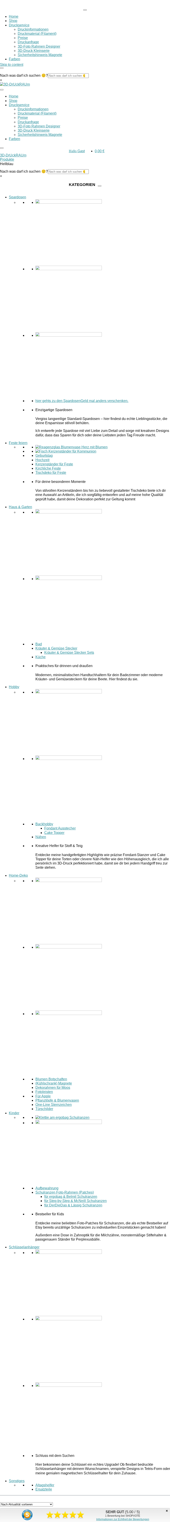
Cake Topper (54, 833)
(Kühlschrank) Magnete (53, 1083)
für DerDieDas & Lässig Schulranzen (73, 1205)
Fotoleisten (44, 1092)
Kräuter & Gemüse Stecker (56, 648)
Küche (40, 657)
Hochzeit (42, 460)
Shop (13, 21)
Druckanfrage (28, 42)
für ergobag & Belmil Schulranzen (70, 1196)
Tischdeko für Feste (50, 472)
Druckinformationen (33, 29)
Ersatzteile (43, 1489)
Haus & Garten (20, 507)
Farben (14, 59)
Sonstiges (17, 1481)
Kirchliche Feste (48, 468)
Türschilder (44, 1109)
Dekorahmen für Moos (52, 1087)
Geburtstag (44, 455)
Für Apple (43, 1096)
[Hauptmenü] (85, 10)
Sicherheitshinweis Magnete (40, 55)
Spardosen (17, 197)
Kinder (14, 1113)
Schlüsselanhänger (24, 1247)
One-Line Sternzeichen (53, 1104)
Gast (77, 151)
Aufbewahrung (46, 1188)
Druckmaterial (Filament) (37, 33)
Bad (38, 644)
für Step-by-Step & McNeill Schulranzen (75, 1201)
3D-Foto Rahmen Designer (39, 46)
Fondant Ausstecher (60, 828)
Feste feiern (18, 443)
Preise (23, 38)
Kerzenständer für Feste (54, 464)
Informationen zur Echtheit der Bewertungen (122, 1519)
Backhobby (44, 824)
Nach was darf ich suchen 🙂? (24, 75)
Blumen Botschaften (51, 1079)
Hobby (14, 687)
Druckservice (19, 25)
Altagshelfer (44, 1485)
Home (13, 16)
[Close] (2, 68)
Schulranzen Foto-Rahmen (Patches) (64, 1192)
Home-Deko (18, 875)
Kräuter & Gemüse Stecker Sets (69, 652)
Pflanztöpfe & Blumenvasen (57, 1100)
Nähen (40, 837)
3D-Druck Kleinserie (34, 51)
